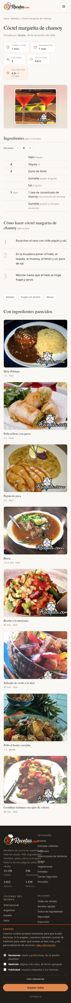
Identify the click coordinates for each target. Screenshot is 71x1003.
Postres (42, 840)
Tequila (32, 164)
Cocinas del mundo (13, 898)
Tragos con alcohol (30, 297)
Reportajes (44, 916)
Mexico (50, 297)
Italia (6, 920)
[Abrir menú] (63, 6)
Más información (46, 945)
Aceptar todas (35, 987)
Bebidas (15, 18)
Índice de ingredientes (50, 911)
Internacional (11, 905)
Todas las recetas (47, 901)
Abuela (21, 35)
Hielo (31, 157)
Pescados (43, 881)
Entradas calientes (48, 846)
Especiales (43, 921)
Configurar (35, 996)
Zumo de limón (37, 171)
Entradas (43, 871)
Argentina (9, 910)
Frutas (41, 861)
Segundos (43, 851)
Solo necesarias (35, 978)
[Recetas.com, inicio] (16, 6)
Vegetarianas (45, 866)
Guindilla (33, 178)
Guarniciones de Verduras (52, 856)
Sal (30, 185)
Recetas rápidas (46, 906)
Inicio (6, 18)
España (8, 915)
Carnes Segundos (47, 876)
